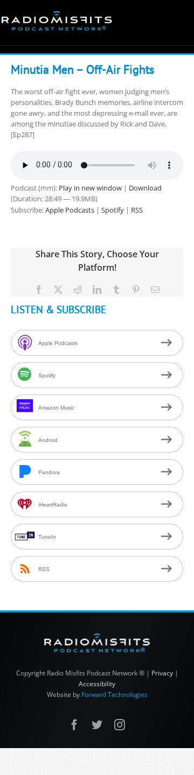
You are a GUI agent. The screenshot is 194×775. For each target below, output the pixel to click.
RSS (137, 210)
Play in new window (90, 188)
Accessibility (97, 683)
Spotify (112, 210)
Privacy (162, 673)
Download (145, 188)
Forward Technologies (114, 694)
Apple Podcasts (69, 210)
